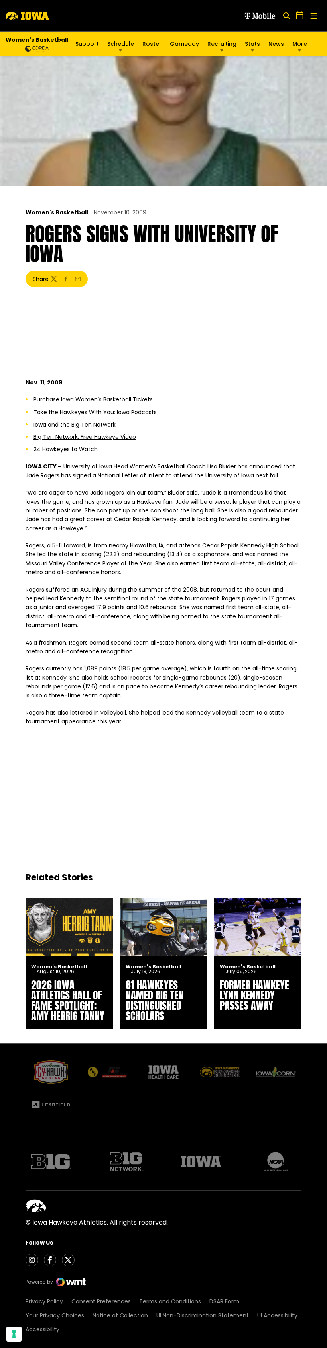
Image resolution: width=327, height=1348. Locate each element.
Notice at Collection (120, 1315)
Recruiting (221, 44)
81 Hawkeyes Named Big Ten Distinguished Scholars (155, 1000)
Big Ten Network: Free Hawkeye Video (84, 437)
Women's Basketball (57, 212)
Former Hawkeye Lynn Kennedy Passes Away (254, 995)
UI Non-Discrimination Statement (202, 1315)
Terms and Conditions (170, 1301)
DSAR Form (224, 1301)
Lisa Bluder (221, 466)
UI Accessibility (277, 1315)
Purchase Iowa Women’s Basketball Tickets (93, 399)
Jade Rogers (42, 475)
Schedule (120, 44)
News (276, 44)
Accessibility (42, 1329)
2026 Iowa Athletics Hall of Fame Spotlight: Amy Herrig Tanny (67, 1000)
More (299, 44)
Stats (252, 44)
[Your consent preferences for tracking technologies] (14, 1334)
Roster (152, 44)
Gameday (184, 44)
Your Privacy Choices (55, 1315)
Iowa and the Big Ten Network (74, 425)
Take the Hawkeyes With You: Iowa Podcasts (95, 412)
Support (87, 44)
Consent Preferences (101, 1301)
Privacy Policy (44, 1301)
